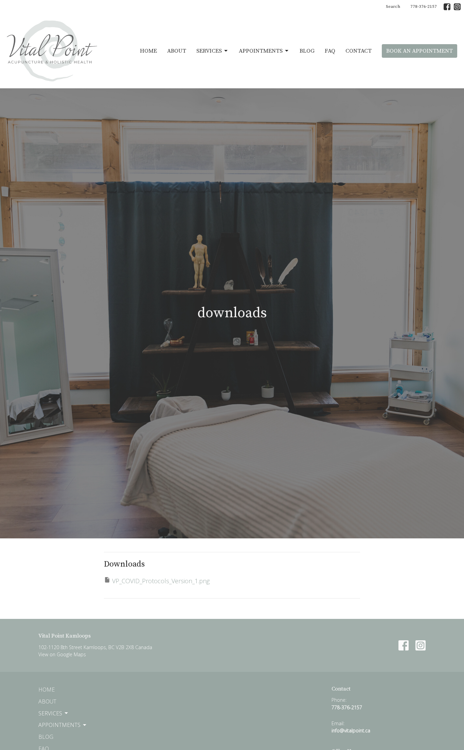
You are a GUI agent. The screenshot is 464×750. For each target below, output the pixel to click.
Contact (358, 51)
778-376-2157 (423, 6)
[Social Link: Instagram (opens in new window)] (457, 6)
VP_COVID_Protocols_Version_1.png (161, 581)
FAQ (330, 51)
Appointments (261, 51)
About (176, 51)
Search (393, 6)
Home (148, 51)
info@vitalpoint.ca (351, 730)
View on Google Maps (62, 654)
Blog (307, 51)
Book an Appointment (419, 51)
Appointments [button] (59, 725)
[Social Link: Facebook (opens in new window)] (447, 6)
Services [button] (50, 713)
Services (209, 51)
